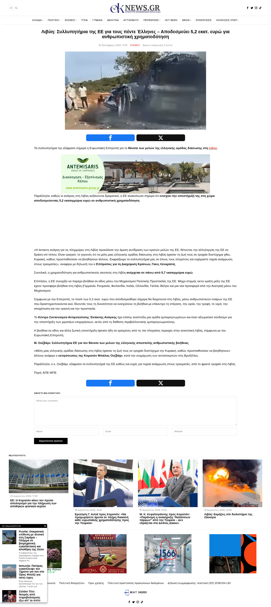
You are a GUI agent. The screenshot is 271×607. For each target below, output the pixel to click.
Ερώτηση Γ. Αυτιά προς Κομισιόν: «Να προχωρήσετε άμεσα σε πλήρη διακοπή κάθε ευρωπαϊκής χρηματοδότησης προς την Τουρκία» (102, 519)
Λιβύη (213, 148)
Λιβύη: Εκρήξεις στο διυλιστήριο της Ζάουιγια (228, 516)
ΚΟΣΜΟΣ (135, 45)
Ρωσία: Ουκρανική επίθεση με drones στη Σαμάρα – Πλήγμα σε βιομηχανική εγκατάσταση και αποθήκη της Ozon (31, 540)
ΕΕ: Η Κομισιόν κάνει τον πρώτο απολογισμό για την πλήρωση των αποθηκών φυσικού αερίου (33, 503)
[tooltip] (248, 8)
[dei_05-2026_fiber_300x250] (232, 553)
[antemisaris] (135, 173)
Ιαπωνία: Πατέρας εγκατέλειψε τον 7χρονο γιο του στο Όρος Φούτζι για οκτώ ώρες (31, 571)
